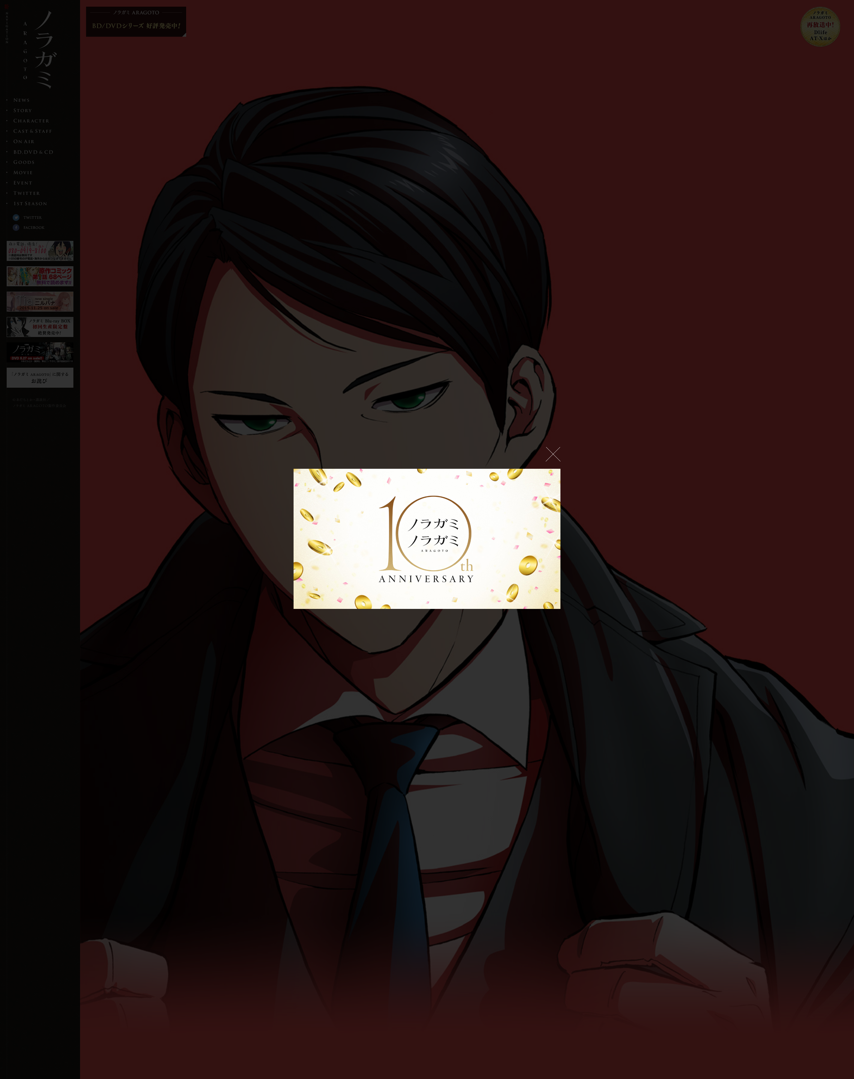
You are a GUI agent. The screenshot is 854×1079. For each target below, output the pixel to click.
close (553, 454)
